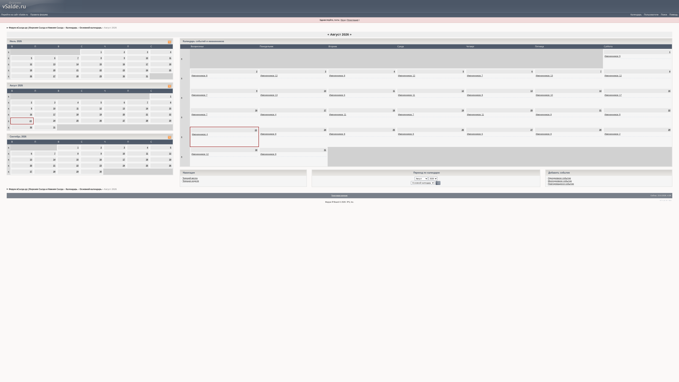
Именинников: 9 (612, 56)
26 (31, 76)
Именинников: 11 (406, 95)
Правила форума (39, 14)
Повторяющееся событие (561, 184)
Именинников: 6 (337, 95)
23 (124, 70)
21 (77, 70)
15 (101, 64)
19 (31, 70)
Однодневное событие (559, 178)
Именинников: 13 (544, 75)
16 (124, 64)
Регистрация (352, 20)
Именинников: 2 (612, 134)
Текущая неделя (190, 181)
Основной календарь (91, 28)
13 (54, 64)
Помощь (673, 14)
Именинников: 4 (268, 114)
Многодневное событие (560, 181)
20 (54, 70)
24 (147, 70)
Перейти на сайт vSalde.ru (14, 14)
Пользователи (651, 14)
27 (54, 76)
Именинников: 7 (475, 75)
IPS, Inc (350, 202)
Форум (328, 202)
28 (77, 76)
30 (124, 76)
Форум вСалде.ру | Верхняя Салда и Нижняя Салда (36, 28)
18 (170, 64)
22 (101, 70)
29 (101, 76)
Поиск (664, 14)
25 (170, 70)
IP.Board (335, 202)
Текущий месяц (190, 178)
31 (147, 76)
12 (31, 64)
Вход (343, 20)
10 (147, 58)
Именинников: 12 (269, 75)
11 (170, 58)
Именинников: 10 (544, 95)
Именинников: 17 (613, 95)
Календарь (636, 14)
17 (147, 64)
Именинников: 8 (199, 75)
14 (77, 64)
